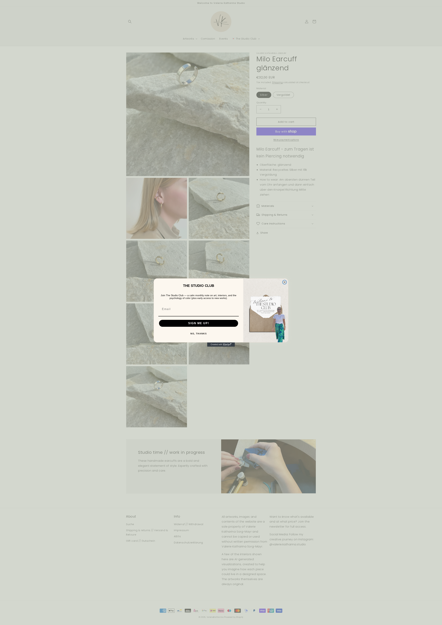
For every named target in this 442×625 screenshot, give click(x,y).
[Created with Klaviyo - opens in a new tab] (221, 344)
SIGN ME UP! (198, 323)
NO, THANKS (198, 333)
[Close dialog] (284, 282)
